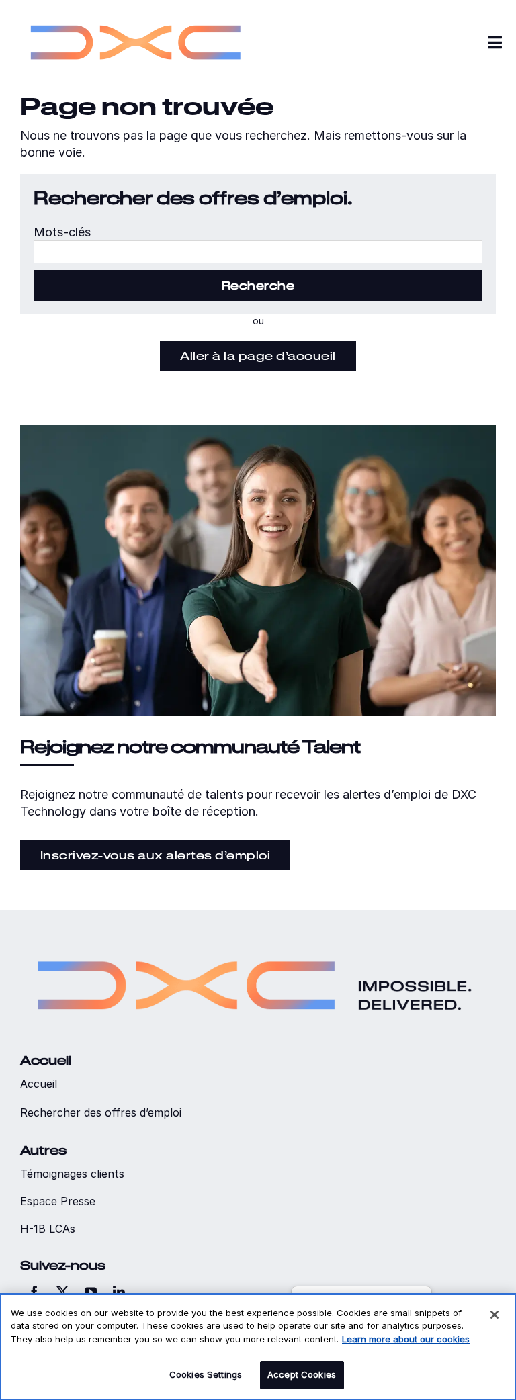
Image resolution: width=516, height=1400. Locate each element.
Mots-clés (62, 232)
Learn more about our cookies (406, 1338)
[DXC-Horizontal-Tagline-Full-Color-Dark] (254, 943)
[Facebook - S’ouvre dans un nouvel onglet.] (34, 1292)
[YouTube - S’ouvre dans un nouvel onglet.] (90, 1292)
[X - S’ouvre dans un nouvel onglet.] (62, 1292)
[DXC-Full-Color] (135, 14)
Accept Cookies (301, 1374)
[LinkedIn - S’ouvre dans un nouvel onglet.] (119, 1292)
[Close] (494, 1314)
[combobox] (258, 251)
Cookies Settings (205, 1374)
